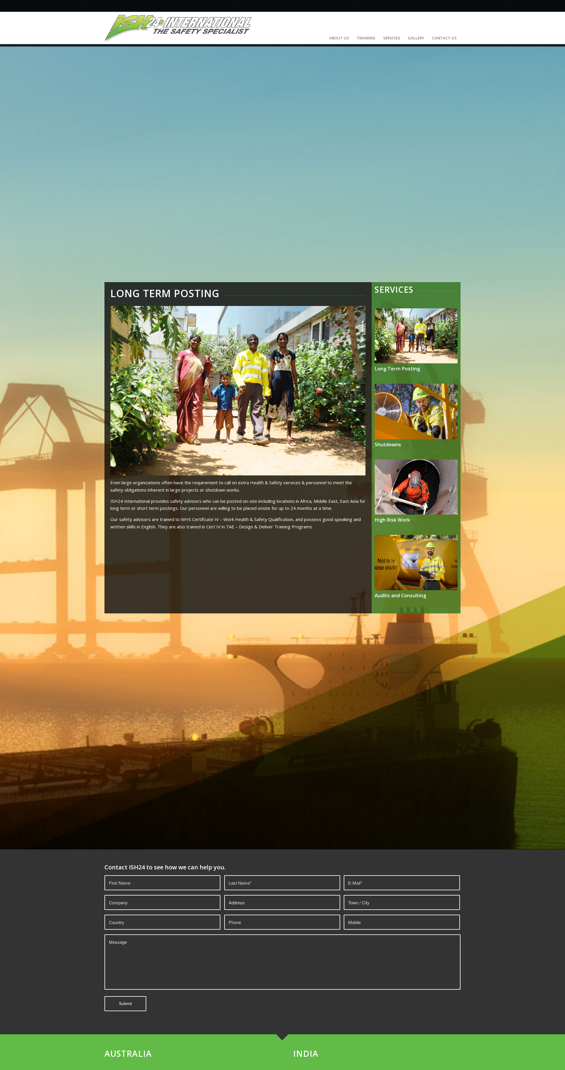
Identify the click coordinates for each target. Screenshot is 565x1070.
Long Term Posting (397, 368)
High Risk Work (392, 519)
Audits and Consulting (400, 595)
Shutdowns (388, 444)
